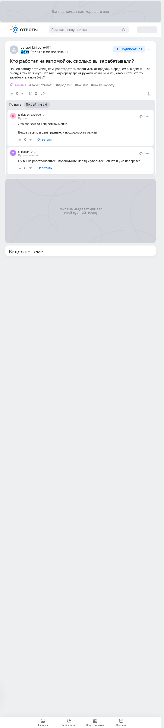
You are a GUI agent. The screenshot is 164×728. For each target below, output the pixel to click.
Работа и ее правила (47, 52)
